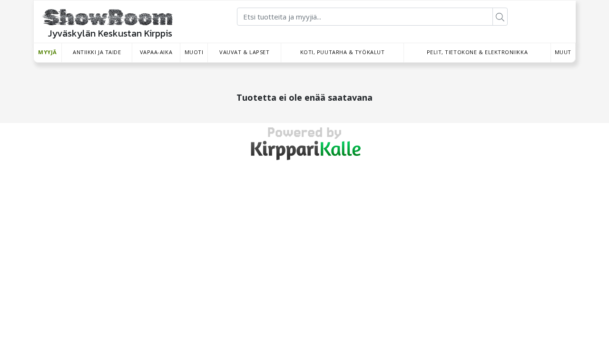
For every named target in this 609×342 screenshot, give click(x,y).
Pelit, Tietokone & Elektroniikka (477, 52)
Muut (563, 52)
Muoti (194, 52)
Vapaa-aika (156, 52)
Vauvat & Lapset (244, 52)
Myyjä (47, 52)
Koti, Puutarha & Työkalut (342, 52)
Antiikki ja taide (97, 52)
